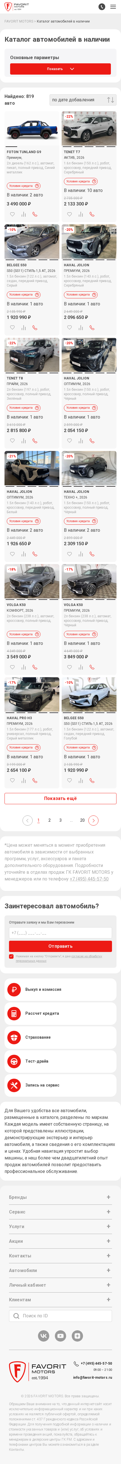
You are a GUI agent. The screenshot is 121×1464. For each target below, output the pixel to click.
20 (82, 820)
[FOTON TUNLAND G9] (32, 128)
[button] (113, 6)
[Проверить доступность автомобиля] (35, 214)
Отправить (60, 946)
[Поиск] (16, 1316)
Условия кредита (21, 185)
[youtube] (60, 1340)
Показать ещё (60, 798)
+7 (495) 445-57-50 (89, 879)
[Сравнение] (23, 214)
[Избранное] (12, 214)
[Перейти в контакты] (101, 6)
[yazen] (77, 1340)
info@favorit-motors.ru (92, 1378)
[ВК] (43, 1340)
